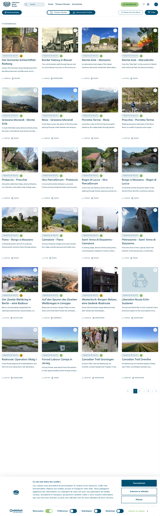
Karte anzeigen (13, 12)
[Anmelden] (156, 4)
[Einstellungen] (148, 4)
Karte (50, 4)
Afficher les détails (136, 511)
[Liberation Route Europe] (11, 4)
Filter (153, 12)
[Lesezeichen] (144, 4)
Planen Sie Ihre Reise (132, 12)
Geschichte (77, 4)
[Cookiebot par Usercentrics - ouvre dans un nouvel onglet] (16, 511)
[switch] (73, 511)
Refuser (139, 499)
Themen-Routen (62, 4)
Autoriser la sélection (139, 491)
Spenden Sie (131, 4)
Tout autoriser (139, 483)
